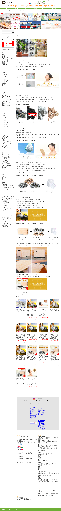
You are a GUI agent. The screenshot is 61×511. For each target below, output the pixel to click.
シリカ (29, 5)
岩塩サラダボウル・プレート (7, 84)
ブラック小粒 (5, 132)
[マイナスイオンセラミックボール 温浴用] (32, 372)
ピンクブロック (5, 78)
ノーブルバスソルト (5, 190)
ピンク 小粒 (5, 160)
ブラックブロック (6, 134)
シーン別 (3, 206)
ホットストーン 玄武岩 (7, 224)
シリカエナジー (4, 155)
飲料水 (32, 5)
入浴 (3, 210)
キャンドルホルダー (5, 147)
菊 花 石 (4, 178)
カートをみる (54, 8)
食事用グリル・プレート (6, 173)
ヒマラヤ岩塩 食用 (5, 69)
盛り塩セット (4, 153)
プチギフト (4, 169)
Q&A (48, 5)
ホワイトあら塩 (5, 80)
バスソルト (19, 6)
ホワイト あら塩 (5, 161)
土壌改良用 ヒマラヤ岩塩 (6, 157)
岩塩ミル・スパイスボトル (6, 99)
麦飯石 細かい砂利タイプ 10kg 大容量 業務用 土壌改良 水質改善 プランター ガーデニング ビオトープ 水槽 (20, 311)
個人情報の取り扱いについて (4, 509)
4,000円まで (5, 200)
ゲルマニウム (5, 142)
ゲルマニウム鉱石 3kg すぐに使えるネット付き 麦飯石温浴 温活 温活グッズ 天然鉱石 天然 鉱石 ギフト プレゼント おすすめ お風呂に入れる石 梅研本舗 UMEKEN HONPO (54, 336)
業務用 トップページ (5, 183)
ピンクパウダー (5, 72)
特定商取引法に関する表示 (11, 509)
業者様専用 (45, 6)
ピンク (4, 70)
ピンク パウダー (5, 158)
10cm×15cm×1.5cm (6, 86)
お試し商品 (4, 168)
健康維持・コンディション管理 (7, 58)
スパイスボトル (4, 98)
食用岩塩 (16, 6)
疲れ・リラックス (5, 59)
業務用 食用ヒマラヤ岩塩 (7, 184)
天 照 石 (4, 176)
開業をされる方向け (5, 217)
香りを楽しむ (5, 209)
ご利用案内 (25, 8)
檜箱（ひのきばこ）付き (7, 143)
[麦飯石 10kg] (21, 303)
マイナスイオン (4, 181)
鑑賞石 (37, 5)
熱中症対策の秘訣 (5, 205)
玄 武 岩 (4, 177)
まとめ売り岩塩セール (6, 226)
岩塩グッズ (4, 95)
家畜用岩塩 (26, 6)
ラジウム (4, 139)
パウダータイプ (5, 135)
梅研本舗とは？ (16, 8)
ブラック (4, 127)
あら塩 (4, 92)
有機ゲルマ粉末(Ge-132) (6, 166)
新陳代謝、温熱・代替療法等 (8, 215)
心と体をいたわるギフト (6, 61)
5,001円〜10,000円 (6, 202)
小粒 (3, 93)
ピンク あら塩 (5, 159)
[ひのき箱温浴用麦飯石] (43, 350)
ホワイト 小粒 (5, 162)
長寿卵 (3, 104)
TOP (6, 8)
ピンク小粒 (4, 76)
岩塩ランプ (22, 6)
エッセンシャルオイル (6, 156)
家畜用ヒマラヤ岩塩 (5, 154)
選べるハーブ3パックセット (6, 102)
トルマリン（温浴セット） (7, 141)
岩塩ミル (3, 97)
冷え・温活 (4, 55)
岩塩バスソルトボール (6, 136)
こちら (41, 485)
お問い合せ (35, 8)
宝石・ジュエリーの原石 (6, 164)
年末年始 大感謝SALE (5, 225)
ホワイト (4, 79)
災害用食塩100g (4, 83)
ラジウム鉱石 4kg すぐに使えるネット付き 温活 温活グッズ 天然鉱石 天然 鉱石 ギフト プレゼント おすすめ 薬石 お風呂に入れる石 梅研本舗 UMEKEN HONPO (20, 336)
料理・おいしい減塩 (5, 57)
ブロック (4, 94)
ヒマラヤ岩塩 (5, 219)
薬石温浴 (35, 6)
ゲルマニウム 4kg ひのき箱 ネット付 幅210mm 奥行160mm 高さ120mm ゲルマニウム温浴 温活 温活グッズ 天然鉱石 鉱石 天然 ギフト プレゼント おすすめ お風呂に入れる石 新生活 (21, 381)
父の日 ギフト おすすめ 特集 (7, 198)
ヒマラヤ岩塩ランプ (5, 146)
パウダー (4, 91)
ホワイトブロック (6, 82)
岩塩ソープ (4, 148)
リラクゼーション (6, 216)
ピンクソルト (5, 221)
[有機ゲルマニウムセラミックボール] (43, 303)
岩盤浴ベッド (12, 6)
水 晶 (3, 180)
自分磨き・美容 (4, 56)
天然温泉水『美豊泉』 (6, 106)
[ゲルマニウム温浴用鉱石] (32, 327)
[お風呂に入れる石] (32, 303)
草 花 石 (4, 179)
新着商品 (3, 63)
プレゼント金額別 (5, 199)
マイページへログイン (44, 8)
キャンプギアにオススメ (7, 208)
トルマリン (4, 175)
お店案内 (16, 509)
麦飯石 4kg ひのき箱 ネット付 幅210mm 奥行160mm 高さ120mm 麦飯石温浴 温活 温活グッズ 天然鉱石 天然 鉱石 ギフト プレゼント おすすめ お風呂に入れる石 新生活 (43, 358)
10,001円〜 (4, 203)
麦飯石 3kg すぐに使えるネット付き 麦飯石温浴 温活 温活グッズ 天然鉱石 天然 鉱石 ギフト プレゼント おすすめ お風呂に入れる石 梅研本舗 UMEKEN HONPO (20, 358)
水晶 (40, 5)
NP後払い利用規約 (19, 443)
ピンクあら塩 (5, 74)
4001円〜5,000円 (6, 201)
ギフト (42, 5)
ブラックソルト (5, 223)
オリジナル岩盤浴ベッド (7, 218)
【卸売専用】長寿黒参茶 (6, 152)
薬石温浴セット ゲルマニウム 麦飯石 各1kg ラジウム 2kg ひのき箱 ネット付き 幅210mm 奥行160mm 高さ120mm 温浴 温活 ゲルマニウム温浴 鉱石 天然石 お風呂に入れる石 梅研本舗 (32, 358)
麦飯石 (4, 140)
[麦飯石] (54, 303)
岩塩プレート (4, 85)
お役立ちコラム (52, 6)
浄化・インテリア (5, 60)
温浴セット (4, 138)
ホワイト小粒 (5, 81)
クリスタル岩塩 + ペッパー (7, 90)
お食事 (4, 207)
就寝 (3, 211)
